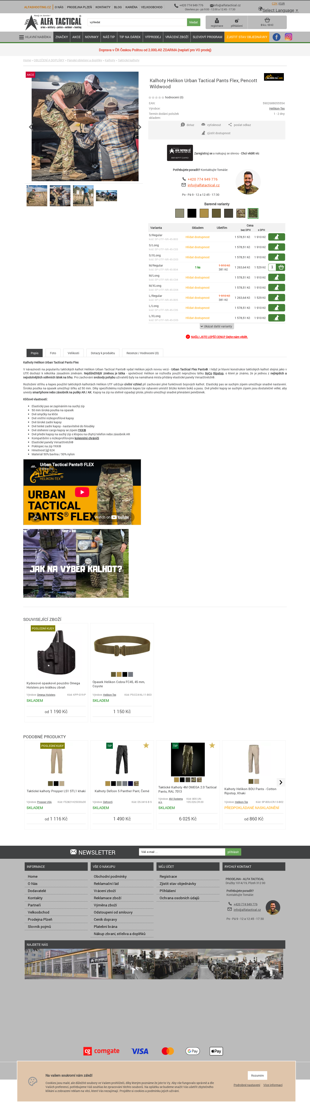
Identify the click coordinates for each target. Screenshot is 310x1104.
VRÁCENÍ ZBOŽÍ (176, 37)
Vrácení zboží (105, 890)
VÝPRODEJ (153, 37)
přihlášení (237, 25)
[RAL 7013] (188, 781)
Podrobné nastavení (247, 1085)
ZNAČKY (61, 37)
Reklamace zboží (107, 897)
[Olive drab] (119, 785)
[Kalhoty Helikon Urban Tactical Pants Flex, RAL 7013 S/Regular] (228, 213)
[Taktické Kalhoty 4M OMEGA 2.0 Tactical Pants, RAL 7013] (188, 775)
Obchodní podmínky (110, 876)
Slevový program (207, 37)
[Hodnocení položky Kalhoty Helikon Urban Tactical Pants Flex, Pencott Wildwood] (156, 97)
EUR (282, 3)
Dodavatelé (37, 890)
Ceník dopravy (105, 919)
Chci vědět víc (250, 153)
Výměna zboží (105, 905)
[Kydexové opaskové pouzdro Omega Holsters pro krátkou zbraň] (56, 677)
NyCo (208, 373)
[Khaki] (61, 785)
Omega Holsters (46, 694)
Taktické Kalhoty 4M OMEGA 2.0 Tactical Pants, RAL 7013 (187, 789)
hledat (193, 22)
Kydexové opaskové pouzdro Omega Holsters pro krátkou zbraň (53, 685)
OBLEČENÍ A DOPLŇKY (49, 60)
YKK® (82, 430)
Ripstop (218, 373)
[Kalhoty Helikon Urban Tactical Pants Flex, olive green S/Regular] (216, 213)
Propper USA (44, 802)
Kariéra (131, 7)
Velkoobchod (38, 912)
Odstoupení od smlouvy (113, 912)
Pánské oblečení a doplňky (84, 60)
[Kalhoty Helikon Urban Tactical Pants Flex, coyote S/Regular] (204, 213)
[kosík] (267, 21)
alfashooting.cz (37, 7)
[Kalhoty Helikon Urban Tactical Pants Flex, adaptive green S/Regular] (179, 213)
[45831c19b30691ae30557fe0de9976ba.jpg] (60, 206)
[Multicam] (136, 785)
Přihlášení (168, 890)
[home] (52, 30)
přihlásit (233, 852)
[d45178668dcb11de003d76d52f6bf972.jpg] (106, 206)
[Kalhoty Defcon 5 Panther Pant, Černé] (122, 775)
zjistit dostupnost (279, 236)
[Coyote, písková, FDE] (119, 676)
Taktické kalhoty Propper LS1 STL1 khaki (56, 791)
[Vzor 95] (194, 781)
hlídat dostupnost (279, 247)
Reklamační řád (106, 883)
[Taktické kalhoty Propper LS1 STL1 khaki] (56, 775)
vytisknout (214, 125)
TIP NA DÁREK (130, 37)
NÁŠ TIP (109, 37)
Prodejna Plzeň (40, 919)
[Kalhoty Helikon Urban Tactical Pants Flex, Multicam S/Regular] (241, 213)
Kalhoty (110, 60)
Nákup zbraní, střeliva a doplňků (120, 933)
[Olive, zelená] (114, 676)
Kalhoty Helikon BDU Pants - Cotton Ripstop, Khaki (250, 791)
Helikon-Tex (277, 108)
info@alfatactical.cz (204, 185)
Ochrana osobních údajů (179, 897)
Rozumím (257, 1075)
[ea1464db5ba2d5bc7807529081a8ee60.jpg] (83, 206)
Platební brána (105, 926)
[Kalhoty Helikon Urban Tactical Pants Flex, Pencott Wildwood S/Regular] (253, 213)
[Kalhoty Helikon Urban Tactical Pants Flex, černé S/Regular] (192, 213)
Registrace (168, 876)
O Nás (33, 883)
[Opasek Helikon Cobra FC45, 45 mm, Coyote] (122, 669)
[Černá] (125, 676)
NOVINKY (91, 37)
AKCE (76, 37)
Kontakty (35, 897)
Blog (118, 7)
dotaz (190, 125)
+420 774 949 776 (203, 179)
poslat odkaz (242, 125)
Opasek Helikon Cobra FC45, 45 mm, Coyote (119, 684)
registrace (217, 25)
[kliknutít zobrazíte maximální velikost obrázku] (85, 127)
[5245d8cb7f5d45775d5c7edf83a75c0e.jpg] (37, 206)
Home (27, 60)
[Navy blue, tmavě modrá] (131, 785)
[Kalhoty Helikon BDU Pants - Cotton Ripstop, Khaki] (254, 775)
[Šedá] (130, 676)
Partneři (34, 905)
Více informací (273, 1085)
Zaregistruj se (203, 153)
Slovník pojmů (39, 926)
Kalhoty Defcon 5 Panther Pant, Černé (122, 791)
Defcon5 (108, 802)
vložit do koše (283, 267)
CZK (274, 3)
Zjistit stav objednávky (247, 37)
